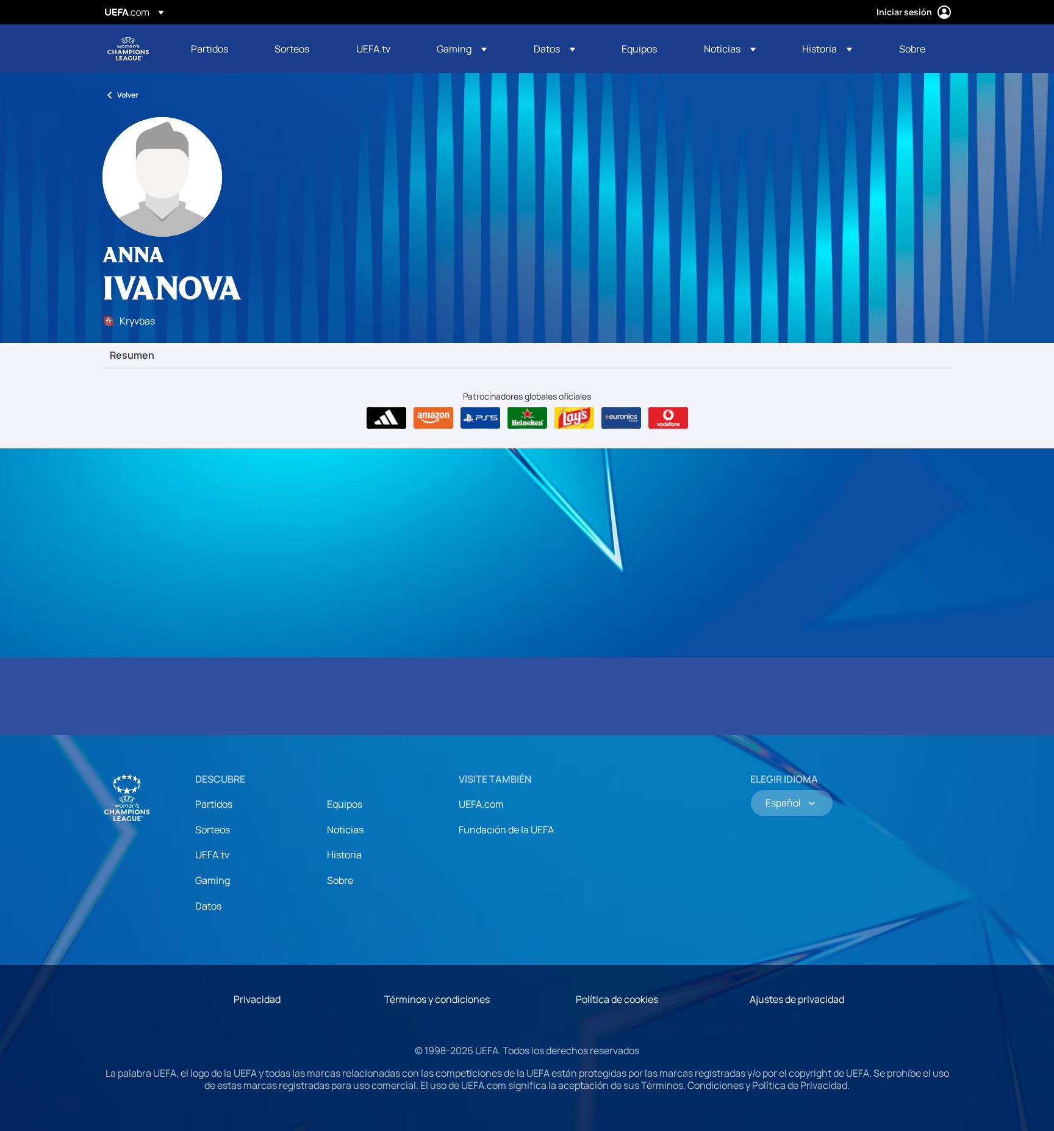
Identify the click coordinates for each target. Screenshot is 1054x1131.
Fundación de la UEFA (506, 829)
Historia (344, 854)
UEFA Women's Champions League (128, 48)
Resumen (132, 355)
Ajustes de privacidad (797, 999)
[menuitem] (217, 48)
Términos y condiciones (437, 999)
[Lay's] (574, 418)
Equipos (344, 804)
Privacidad (257, 999)
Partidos (213, 804)
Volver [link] (127, 95)
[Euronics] (621, 418)
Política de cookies (617, 999)
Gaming (212, 880)
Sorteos (212, 829)
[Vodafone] (668, 418)
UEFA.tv (212, 854)
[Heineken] (527, 418)
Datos (208, 906)
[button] (462, 48)
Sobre (340, 880)
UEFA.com (481, 804)
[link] (209, 48)
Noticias (345, 829)
